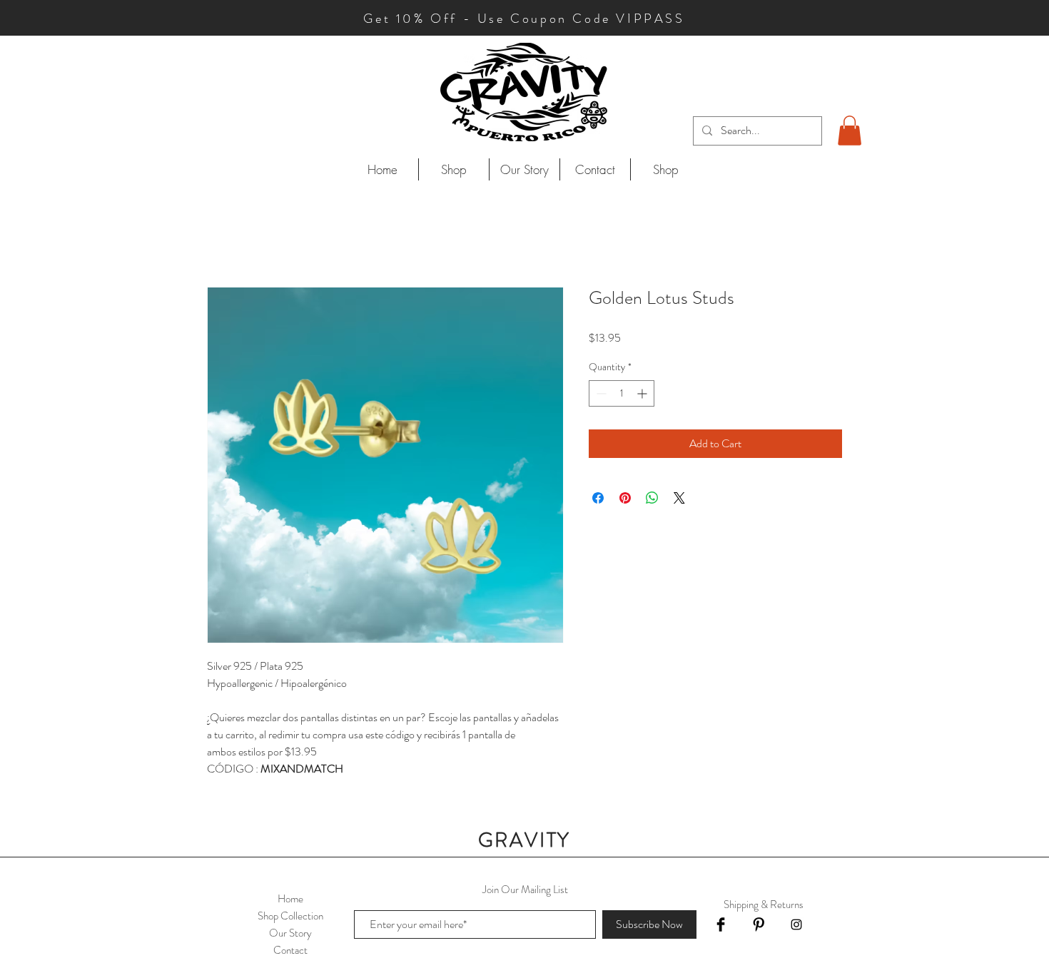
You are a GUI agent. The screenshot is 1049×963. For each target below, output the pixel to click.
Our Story (290, 933)
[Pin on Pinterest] (625, 497)
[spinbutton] (621, 393)
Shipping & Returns (764, 904)
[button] (849, 131)
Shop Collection (290, 916)
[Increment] (643, 393)
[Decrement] (600, 393)
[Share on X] (679, 497)
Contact (290, 950)
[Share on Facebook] (598, 497)
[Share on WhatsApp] (652, 497)
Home (290, 899)
